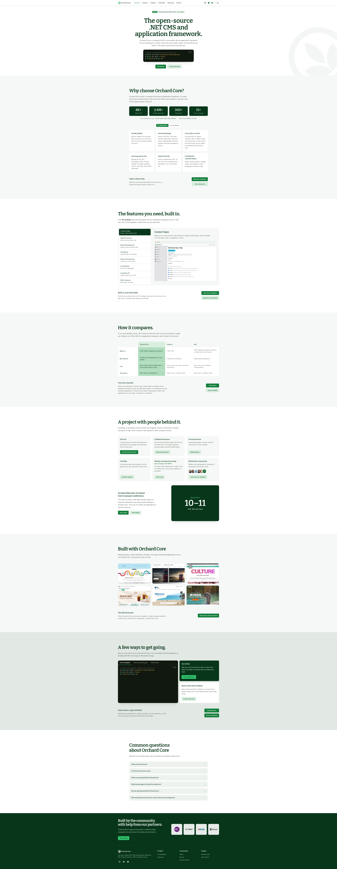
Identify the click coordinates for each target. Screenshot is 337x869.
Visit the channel (127, 477)
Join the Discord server (129, 452)
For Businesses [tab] (162, 125)
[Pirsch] (213, 829)
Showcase (171, 3)
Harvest (178, 3)
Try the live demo (174, 66)
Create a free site (188, 699)
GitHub (181, 854)
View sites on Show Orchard (208, 615)
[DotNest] (189, 829)
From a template (125, 662)
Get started (160, 66)
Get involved (124, 838)
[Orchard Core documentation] (208, 2)
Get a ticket (123, 512)
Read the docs (194, 452)
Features (145, 3)
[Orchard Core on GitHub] (205, 2)
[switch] (217, 3)
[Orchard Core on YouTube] (128, 861)
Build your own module (210, 298)
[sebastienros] (193, 471)
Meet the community (199, 179)
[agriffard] (190, 471)
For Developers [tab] (174, 125)
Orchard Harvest (184, 860)
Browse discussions (162, 452)
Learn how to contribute (197, 477)
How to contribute (211, 715)
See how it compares (210, 293)
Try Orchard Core (188, 677)
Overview (137, 3)
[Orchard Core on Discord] (212, 2)
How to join (159, 477)
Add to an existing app (141, 662)
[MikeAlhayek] (199, 471)
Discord (181, 857)
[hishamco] (196, 471)
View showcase (200, 184)
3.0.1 (188, 118)
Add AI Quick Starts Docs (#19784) (166, 118)
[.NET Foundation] (176, 829)
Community (161, 3)
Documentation (162, 854)
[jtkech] (201, 471)
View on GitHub (212, 390)
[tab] (135, 232)
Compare (153, 3)
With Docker (155, 662)
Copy (190, 51)
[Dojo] (201, 829)
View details (135, 512)
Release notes (205, 854)
